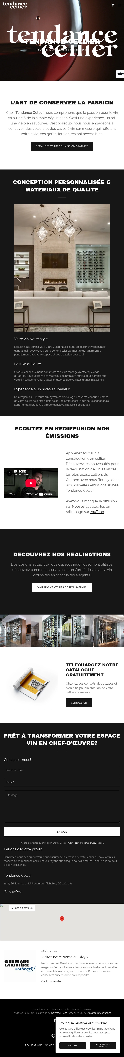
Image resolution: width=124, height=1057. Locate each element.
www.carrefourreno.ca (99, 1013)
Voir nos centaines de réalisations (62, 587)
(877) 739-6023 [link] (13, 891)
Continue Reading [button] (51, 981)
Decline (72, 1045)
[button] (119, 5)
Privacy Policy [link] (73, 843)
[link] (15, 5)
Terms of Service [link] (91, 843)
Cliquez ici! (79, 703)
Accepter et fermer (103, 1045)
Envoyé (62, 832)
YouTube (97, 512)
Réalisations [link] (34, 1045)
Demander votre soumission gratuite (62, 146)
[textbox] (62, 770)
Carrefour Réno (59, 1013)
